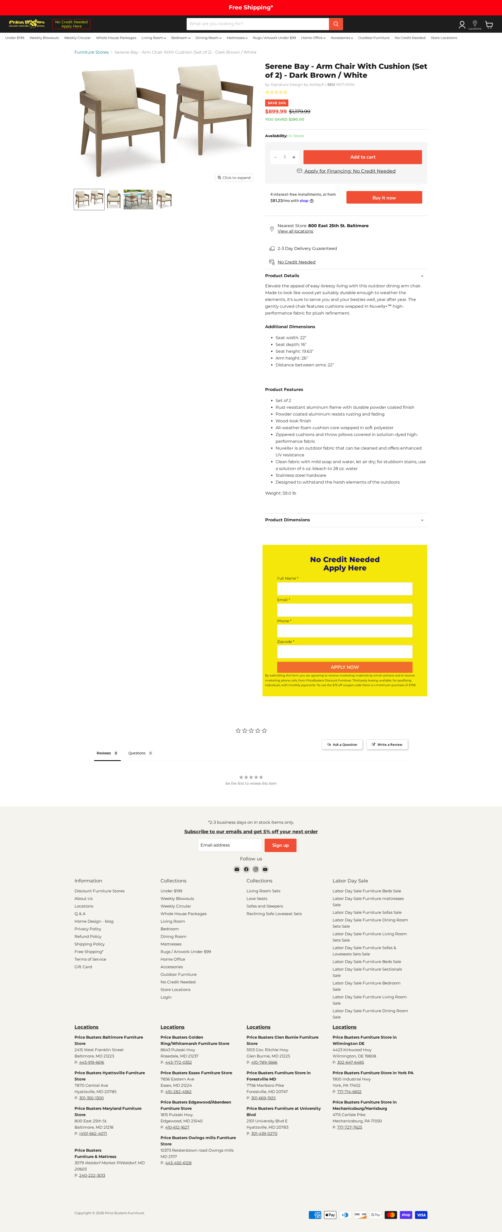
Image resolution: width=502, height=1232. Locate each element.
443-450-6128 (178, 1162)
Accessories (341, 38)
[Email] (237, 869)
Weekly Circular (77, 38)
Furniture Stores (92, 52)
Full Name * (287, 578)
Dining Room (207, 38)
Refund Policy (88, 936)
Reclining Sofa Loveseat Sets (274, 913)
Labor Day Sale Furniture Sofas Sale (367, 912)
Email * (283, 599)
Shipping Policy (90, 944)
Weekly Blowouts (44, 38)
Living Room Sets (263, 890)
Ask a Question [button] (345, 744)
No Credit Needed (410, 38)
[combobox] (258, 24)
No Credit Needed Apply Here (71, 24)
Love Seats (257, 898)
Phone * (284, 621)
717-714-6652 (349, 1091)
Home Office (312, 38)
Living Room (152, 38)
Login (166, 997)
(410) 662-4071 (93, 1133)
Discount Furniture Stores (99, 890)
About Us (84, 898)
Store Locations (444, 38)
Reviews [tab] (104, 753)
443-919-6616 (91, 1062)
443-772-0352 (178, 1062)
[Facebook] (246, 869)
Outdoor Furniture (374, 38)
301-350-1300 (91, 1097)
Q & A (80, 913)
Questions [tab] (137, 753)
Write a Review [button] (390, 744)
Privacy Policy (88, 928)
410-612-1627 (177, 1127)
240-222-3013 (92, 1175)
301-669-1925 (263, 1097)
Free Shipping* (89, 951)
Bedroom (179, 38)
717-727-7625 (349, 1127)
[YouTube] (265, 869)
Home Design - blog (94, 921)
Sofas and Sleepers (265, 906)
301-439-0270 (264, 1133)
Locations (84, 906)
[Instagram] (255, 869)
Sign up (280, 845)
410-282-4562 (178, 1091)
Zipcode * (285, 641)
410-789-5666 (264, 1062)
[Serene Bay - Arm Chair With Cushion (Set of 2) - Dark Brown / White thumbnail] (89, 199)
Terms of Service (90, 959)
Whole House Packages (116, 38)
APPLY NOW (345, 667)
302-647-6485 (350, 1062)
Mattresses (236, 38)
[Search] (336, 24)
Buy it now (384, 198)
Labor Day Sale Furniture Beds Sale (367, 890)
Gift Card (83, 966)
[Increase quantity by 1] (294, 157)
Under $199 (14, 38)
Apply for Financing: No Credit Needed (349, 171)
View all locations (295, 231)
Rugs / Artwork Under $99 (274, 38)
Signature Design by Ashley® (297, 84)
